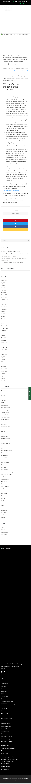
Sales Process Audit (5, 721)
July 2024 (3, 335)
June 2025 (3, 314)
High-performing (4, 421)
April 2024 (3, 337)
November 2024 (4, 328)
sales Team (3, 491)
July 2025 (3, 311)
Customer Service (5, 412)
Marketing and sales (15, 213)
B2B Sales (3, 400)
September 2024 (4, 333)
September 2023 (4, 352)
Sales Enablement (5, 462)
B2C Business (4, 402)
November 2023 (4, 347)
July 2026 (3, 282)
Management (4, 424)
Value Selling (4, 512)
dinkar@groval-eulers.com (21, 1)
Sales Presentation (5, 486)
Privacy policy (9, 780)
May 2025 (3, 316)
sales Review (4, 488)
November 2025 (4, 302)
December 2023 (4, 345)
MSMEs (3, 431)
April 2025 (3, 318)
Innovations (3, 686)
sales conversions (4, 455)
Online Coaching (4, 436)
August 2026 (4, 280)
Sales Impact (4, 464)
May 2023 (3, 361)
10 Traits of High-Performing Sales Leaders (10, 251)
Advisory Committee (5, 723)
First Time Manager (5, 417)
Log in (2, 527)
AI (1, 393)
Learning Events (4, 683)
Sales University (4, 733)
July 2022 (3, 378)
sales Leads (3, 476)
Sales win (3, 498)
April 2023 (3, 364)
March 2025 (3, 321)
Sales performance (5, 483)
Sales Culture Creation (6, 460)
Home (2, 678)
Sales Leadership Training (6, 474)
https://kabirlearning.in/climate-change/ (11, 190)
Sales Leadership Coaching (7, 472)
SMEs (2, 505)
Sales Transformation (5, 495)
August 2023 (4, 354)
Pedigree (3, 693)
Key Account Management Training (8, 256)
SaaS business (4, 445)
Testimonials (3, 691)
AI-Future (3, 395)
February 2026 (4, 294)
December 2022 (4, 373)
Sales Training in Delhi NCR (7, 736)
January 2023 (4, 371)
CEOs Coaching (4, 410)
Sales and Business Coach (6, 450)
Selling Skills (4, 503)
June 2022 (3, 380)
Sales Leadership (4, 469)
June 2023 (3, 359)
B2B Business (4, 398)
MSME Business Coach (6, 726)
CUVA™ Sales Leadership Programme (9, 704)
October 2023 (4, 349)
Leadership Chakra (5, 731)
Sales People (3, 481)
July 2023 (3, 356)
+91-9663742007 (7, 751)
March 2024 (3, 340)
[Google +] (15, 229)
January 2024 (4, 342)
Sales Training (4, 711)
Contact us (3, 698)
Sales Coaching (4, 452)
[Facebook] (15, 226)
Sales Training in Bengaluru (7, 741)
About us (3, 681)
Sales (2, 448)
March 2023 (3, 366)
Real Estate (3, 441)
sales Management (5, 479)
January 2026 (4, 297)
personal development (5, 438)
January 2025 (4, 323)
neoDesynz (27, 780)
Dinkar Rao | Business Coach (7, 701)
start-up (2, 507)
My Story (3, 433)
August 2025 (4, 309)
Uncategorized (4, 510)
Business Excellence (5, 407)
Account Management (5, 390)
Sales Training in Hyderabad (7, 739)
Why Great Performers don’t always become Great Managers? (14, 253)
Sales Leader (4, 467)
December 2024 (4, 325)
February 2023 (4, 368)
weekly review (4, 514)
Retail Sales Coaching (5, 443)
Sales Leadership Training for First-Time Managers (12, 262)
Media (2, 688)
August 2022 (4, 376)
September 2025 (4, 306)
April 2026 (3, 290)
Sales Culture (4, 457)
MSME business (4, 429)
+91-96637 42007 (7, 1)
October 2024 (4, 330)
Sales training (4, 493)
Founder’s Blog (4, 696)
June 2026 (3, 285)
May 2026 (3, 287)
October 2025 (4, 304)
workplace (3, 517)
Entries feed (3, 529)
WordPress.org (4, 534)
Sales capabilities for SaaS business (8, 728)
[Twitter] (15, 223)
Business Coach (4, 405)
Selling (2, 500)
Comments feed (4, 532)
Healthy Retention (5, 419)
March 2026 (3, 292)
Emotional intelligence (6, 414)
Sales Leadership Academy (6, 718)
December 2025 (4, 299)
